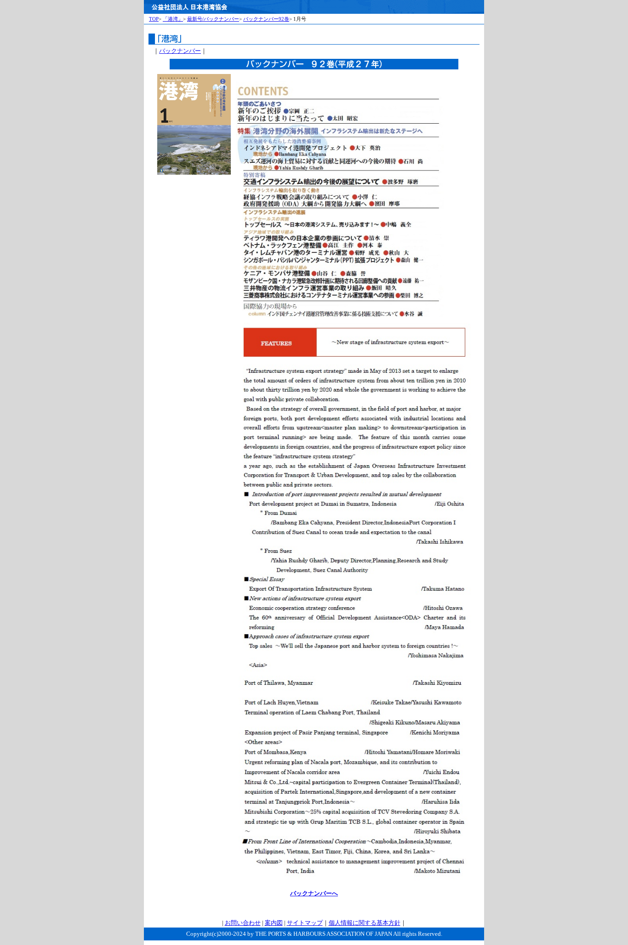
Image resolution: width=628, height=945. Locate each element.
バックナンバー (180, 51)
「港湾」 (173, 19)
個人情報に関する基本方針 (364, 923)
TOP (154, 19)
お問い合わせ (243, 923)
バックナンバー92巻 (266, 19)
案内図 (274, 923)
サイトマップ (305, 923)
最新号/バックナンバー (213, 19)
